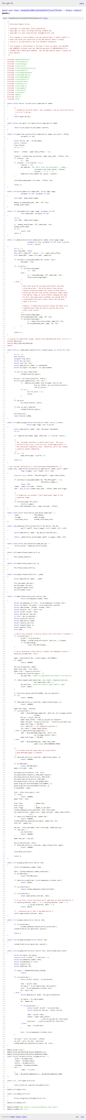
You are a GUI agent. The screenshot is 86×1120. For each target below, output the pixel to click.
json (82, 1117)
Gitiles (13, 1117)
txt (77, 1117)
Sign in (81, 3)
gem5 (4, 10)
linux (16, 10)
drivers (69, 10)
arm (11, 10)
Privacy (18, 1117)
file (45, 18)
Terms (24, 1117)
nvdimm (77, 10)
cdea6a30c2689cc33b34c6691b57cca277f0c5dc (41, 10)
